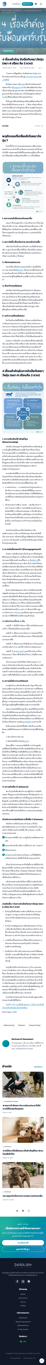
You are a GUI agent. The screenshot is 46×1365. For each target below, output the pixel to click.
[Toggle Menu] (40, 4)
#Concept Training (34, 1025)
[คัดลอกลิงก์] (29, 1211)
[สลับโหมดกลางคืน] (41, 1360)
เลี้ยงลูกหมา (16, 87)
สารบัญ (21, 125)
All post (10, 11)
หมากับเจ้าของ (18, 11)
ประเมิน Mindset (23, 1329)
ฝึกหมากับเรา (27, 4)
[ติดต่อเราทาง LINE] (36, 4)
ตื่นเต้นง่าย (34, 560)
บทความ (23, 1302)
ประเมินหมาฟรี (23, 1242)
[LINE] (23, 1211)
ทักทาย (19, 612)
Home (4, 11)
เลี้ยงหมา (22, 84)
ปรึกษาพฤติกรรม (23, 1325)
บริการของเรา (23, 1298)
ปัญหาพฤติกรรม (27, 721)
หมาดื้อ (5, 96)
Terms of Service (29, 1358)
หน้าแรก (23, 1294)
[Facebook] (17, 1211)
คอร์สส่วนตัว (23, 1318)
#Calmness (21, 1025)
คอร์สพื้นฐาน (16, 4)
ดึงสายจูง (19, 269)
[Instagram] (23, 1281)
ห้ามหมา (26, 741)
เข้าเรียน (23, 1306)
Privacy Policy (16, 1358)
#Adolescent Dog (9, 1025)
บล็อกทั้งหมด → (39, 1067)
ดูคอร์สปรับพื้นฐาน (23, 1249)
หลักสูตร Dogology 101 (23, 1322)
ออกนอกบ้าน (20, 651)
